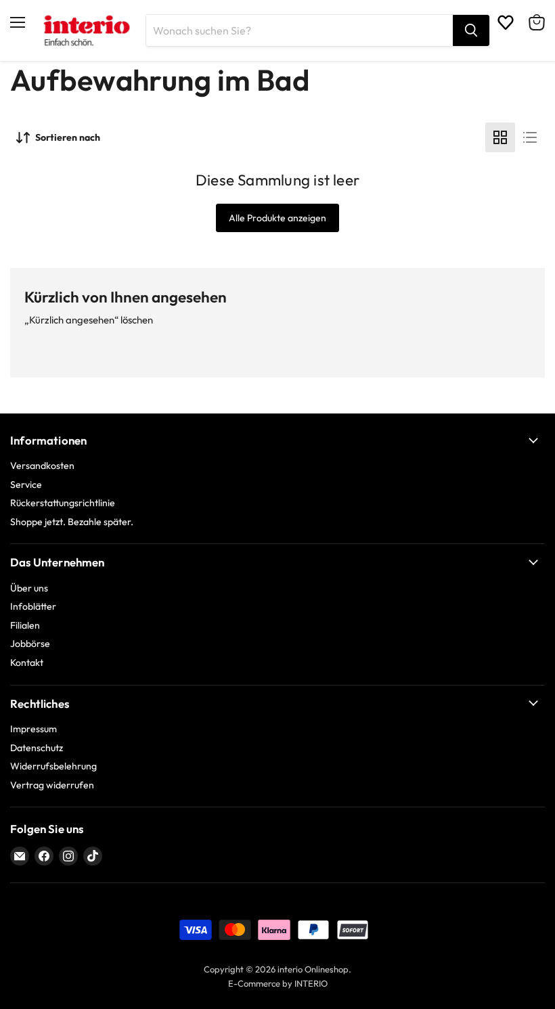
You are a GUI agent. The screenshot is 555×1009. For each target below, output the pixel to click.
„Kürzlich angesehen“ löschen (88, 320)
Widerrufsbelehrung (53, 766)
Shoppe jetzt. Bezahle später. (71, 522)
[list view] (530, 137)
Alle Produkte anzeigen (277, 218)
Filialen (25, 625)
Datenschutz (36, 748)
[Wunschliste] (505, 22)
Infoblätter (33, 606)
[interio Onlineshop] (86, 30)
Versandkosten (42, 465)
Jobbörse (30, 643)
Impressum (33, 729)
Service (26, 484)
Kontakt (26, 662)
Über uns (29, 588)
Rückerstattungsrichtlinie (62, 503)
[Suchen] (471, 30)
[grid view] (500, 137)
